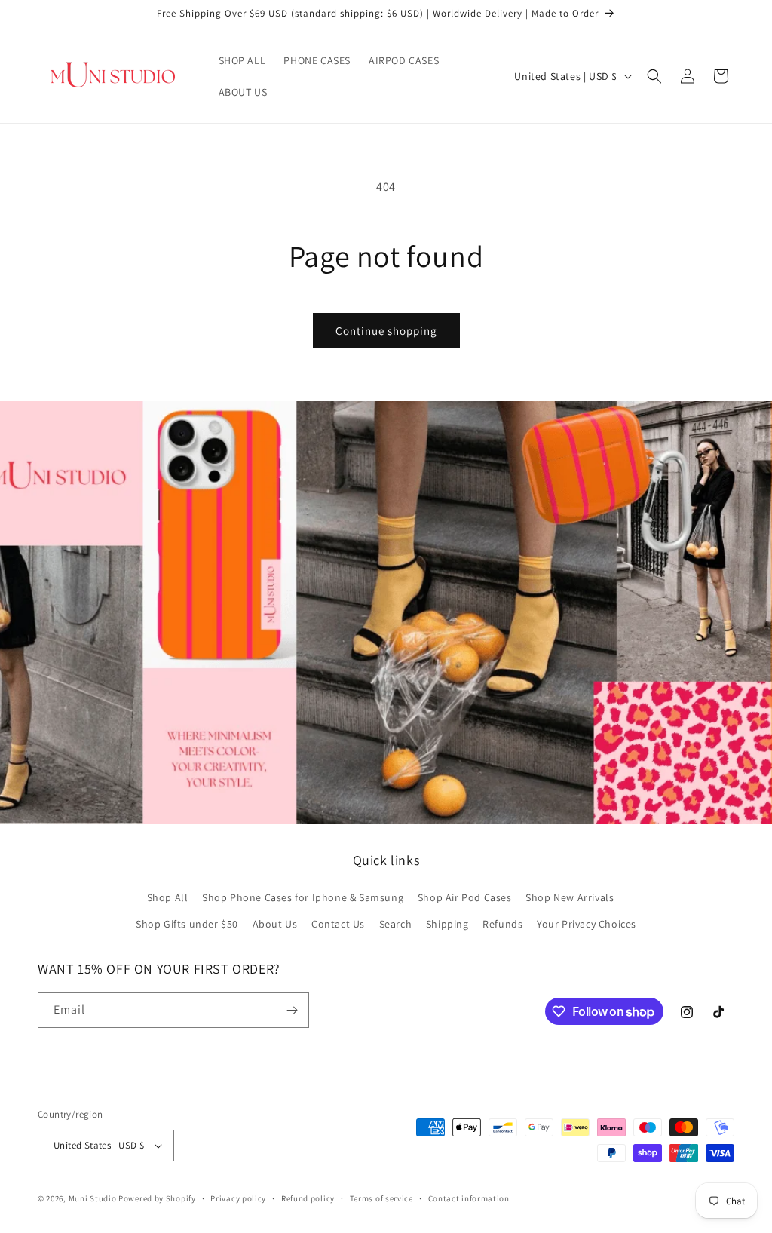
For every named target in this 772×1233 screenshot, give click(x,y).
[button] (654, 76)
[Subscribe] (291, 1010)
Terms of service (381, 1198)
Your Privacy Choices (586, 924)
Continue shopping (386, 331)
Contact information (469, 1198)
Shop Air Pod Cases (465, 897)
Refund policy (308, 1198)
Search (395, 924)
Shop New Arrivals (569, 897)
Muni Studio (93, 1198)
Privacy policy (238, 1198)
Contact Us (338, 924)
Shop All (167, 897)
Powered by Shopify (157, 1198)
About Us (275, 924)
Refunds (502, 924)
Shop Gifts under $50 (187, 924)
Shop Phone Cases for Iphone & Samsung (302, 897)
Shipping (447, 924)
